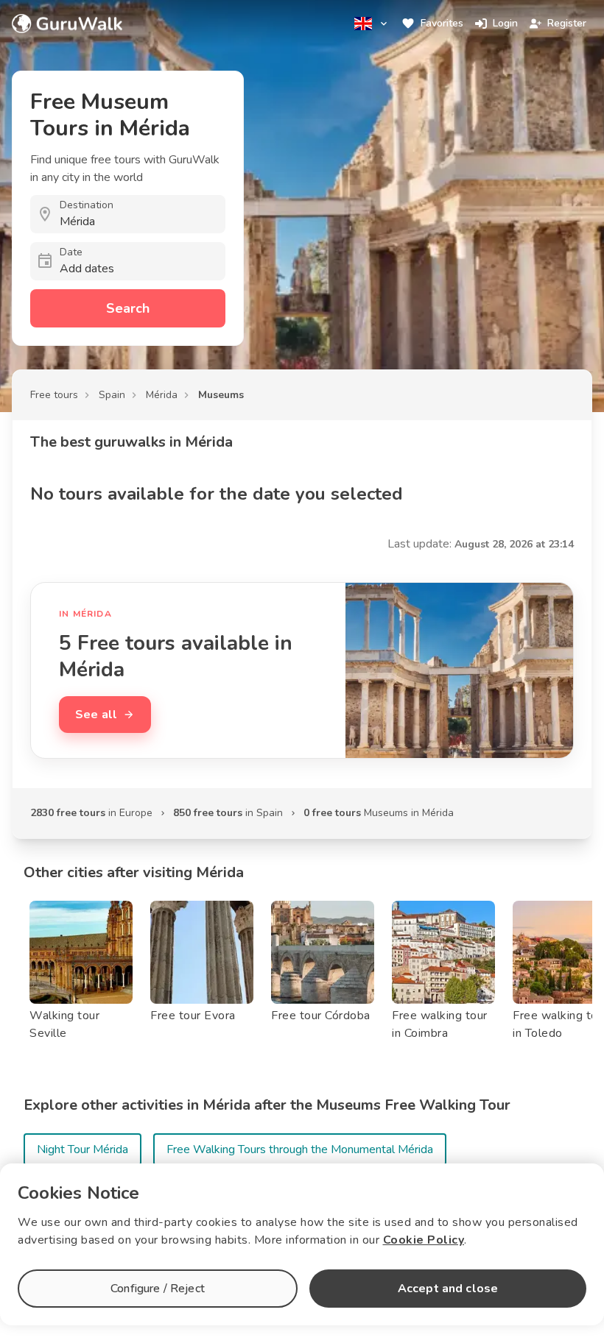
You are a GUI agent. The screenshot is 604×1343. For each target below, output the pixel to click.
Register (566, 23)
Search (128, 308)
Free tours (54, 395)
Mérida (162, 395)
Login (505, 23)
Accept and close (448, 1288)
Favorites (442, 23)
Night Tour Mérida (82, 1149)
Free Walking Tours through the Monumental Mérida (299, 1149)
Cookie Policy (424, 1240)
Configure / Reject (157, 1288)
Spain (112, 395)
